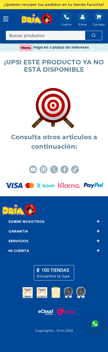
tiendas (54, 273)
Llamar (67, 24)
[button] (54, 4)
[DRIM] (36, 19)
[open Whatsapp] (95, 324)
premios (54, 292)
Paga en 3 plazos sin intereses (61, 47)
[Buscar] (93, 35)
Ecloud (43, 312)
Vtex (64, 312)
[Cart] (99, 19)
